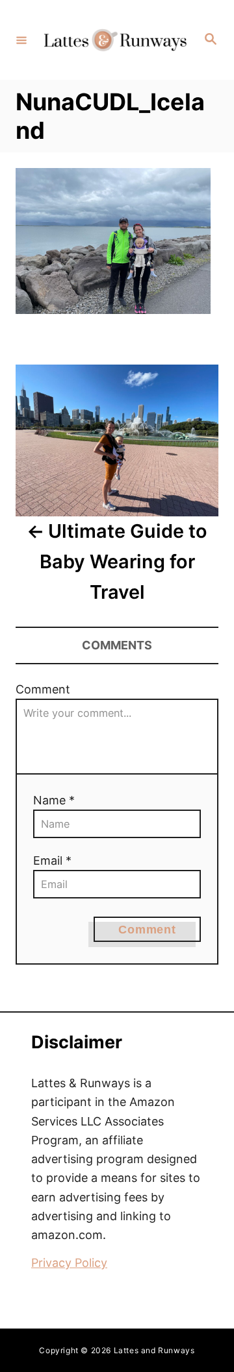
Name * (54, 800)
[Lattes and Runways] (115, 40)
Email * (52, 860)
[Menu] (21, 39)
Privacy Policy (69, 1263)
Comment (43, 689)
